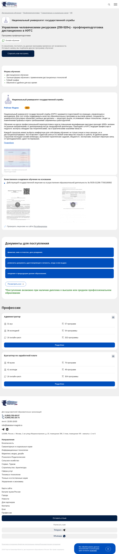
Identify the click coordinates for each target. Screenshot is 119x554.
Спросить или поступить (18, 54)
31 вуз (10, 324)
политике (93, 550)
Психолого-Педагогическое (13, 457)
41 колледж (12, 370)
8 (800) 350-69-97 (12, 416)
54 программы (71, 331)
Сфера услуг (7, 471)
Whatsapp (58, 536)
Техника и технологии (11, 475)
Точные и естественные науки (15, 478)
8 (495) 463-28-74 (12, 418)
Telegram (57, 530)
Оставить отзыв (59, 518)
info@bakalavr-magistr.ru (12, 425)
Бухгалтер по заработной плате (20, 355)
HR (71, 13)
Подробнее (9, 143)
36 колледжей (13, 331)
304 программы (71, 376)
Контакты (6, 506)
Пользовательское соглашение (50, 544)
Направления (8, 440)
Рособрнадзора (40, 226)
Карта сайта (7, 488)
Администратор (12, 317)
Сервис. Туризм (8, 464)
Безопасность (8, 443)
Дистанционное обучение (11, 13)
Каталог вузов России (11, 492)
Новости (5, 499)
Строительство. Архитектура (14, 468)
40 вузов (11, 363)
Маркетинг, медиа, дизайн (13, 454)
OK (108, 549)
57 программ (70, 324)
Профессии (7, 513)
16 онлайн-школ (14, 338)
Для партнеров (8, 502)
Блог (4, 509)
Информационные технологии (15, 450)
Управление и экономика (12, 482)
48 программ (70, 370)
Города (5, 495)
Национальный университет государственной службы (43, 20)
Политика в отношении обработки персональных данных (21, 544)
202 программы (71, 338)
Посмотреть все (14, 284)
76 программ (70, 363)
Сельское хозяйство (10, 461)
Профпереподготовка (31, 13)
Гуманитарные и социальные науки (54, 13)
